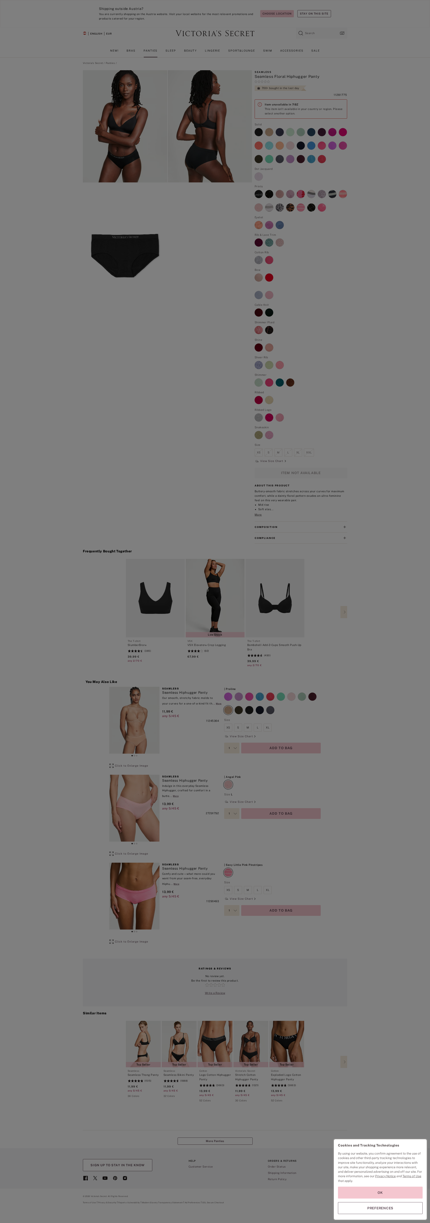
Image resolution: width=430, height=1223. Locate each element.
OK (380, 1193)
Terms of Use (411, 1176)
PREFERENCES (380, 1208)
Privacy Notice (385, 1176)
